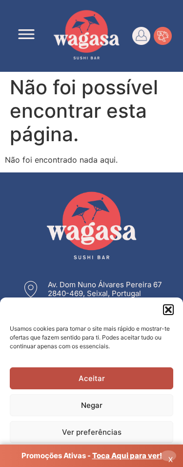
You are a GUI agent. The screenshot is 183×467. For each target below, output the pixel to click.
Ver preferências (92, 432)
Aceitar (92, 378)
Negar (91, 405)
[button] (168, 310)
